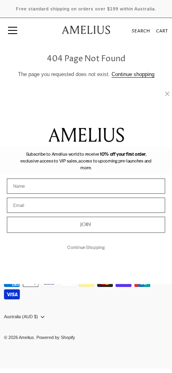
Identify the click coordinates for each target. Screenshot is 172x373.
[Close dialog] (167, 93)
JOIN (86, 224)
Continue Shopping (86, 247)
